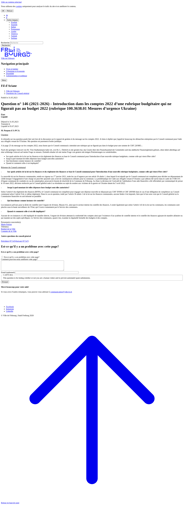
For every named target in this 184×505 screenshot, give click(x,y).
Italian (13, 27)
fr (6, 17)
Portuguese (15, 29)
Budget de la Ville (8, 229)
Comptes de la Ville (9, 231)
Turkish (14, 36)
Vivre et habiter (12, 69)
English (14, 22)
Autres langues (12, 20)
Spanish (14, 25)
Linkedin (9, 311)
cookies (19, 6)
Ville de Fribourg (8, 58)
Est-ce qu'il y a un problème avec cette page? (21, 257)
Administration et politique (16, 76)
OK (3, 11)
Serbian (14, 38)
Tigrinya (14, 34)
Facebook (10, 307)
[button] (4, 80)
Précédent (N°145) (8, 241)
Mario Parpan (6, 224)
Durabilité (10, 73)
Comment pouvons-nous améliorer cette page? (19, 259)
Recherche (5, 43)
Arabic (13, 31)
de (7, 15)
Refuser (10, 11)
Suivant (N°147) (22, 241)
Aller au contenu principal (11, 2)
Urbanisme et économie (15, 71)
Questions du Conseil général (17, 93)
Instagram (10, 309)
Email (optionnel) (8, 272)
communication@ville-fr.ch (61, 292)
